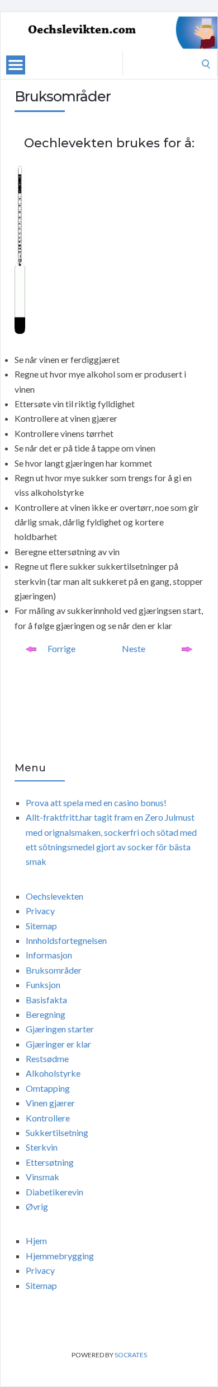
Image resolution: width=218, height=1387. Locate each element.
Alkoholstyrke (53, 1073)
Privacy (40, 910)
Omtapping (48, 1088)
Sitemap (41, 925)
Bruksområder (54, 970)
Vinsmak (42, 1176)
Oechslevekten (54, 896)
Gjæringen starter (60, 1028)
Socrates (131, 1355)
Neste (133, 648)
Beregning (45, 1014)
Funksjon (43, 984)
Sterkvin (42, 1147)
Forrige (61, 648)
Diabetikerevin (54, 1191)
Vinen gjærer (50, 1102)
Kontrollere (48, 1118)
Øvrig (37, 1206)
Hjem (36, 1240)
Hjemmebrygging (60, 1255)
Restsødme (47, 1058)
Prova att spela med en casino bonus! (96, 802)
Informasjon (49, 955)
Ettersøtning (50, 1162)
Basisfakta (46, 999)
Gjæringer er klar (58, 1044)
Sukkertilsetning (57, 1132)
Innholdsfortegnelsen (66, 940)
